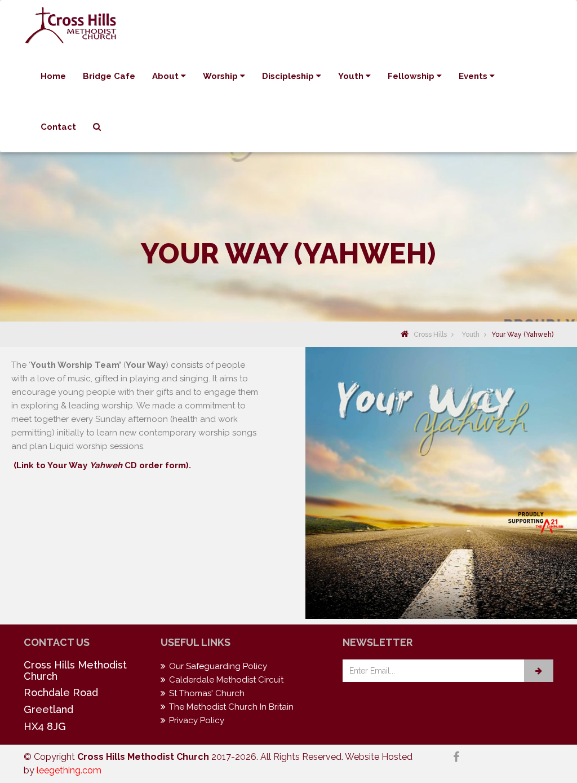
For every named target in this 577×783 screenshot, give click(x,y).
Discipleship (289, 76)
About (166, 76)
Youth (352, 76)
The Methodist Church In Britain (231, 707)
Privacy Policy (196, 720)
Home (53, 76)
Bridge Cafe (109, 76)
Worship (221, 76)
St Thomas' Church (207, 693)
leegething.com (69, 770)
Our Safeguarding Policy (218, 666)
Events (474, 76)
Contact (58, 127)
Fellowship (412, 76)
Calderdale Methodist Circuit (226, 680)
